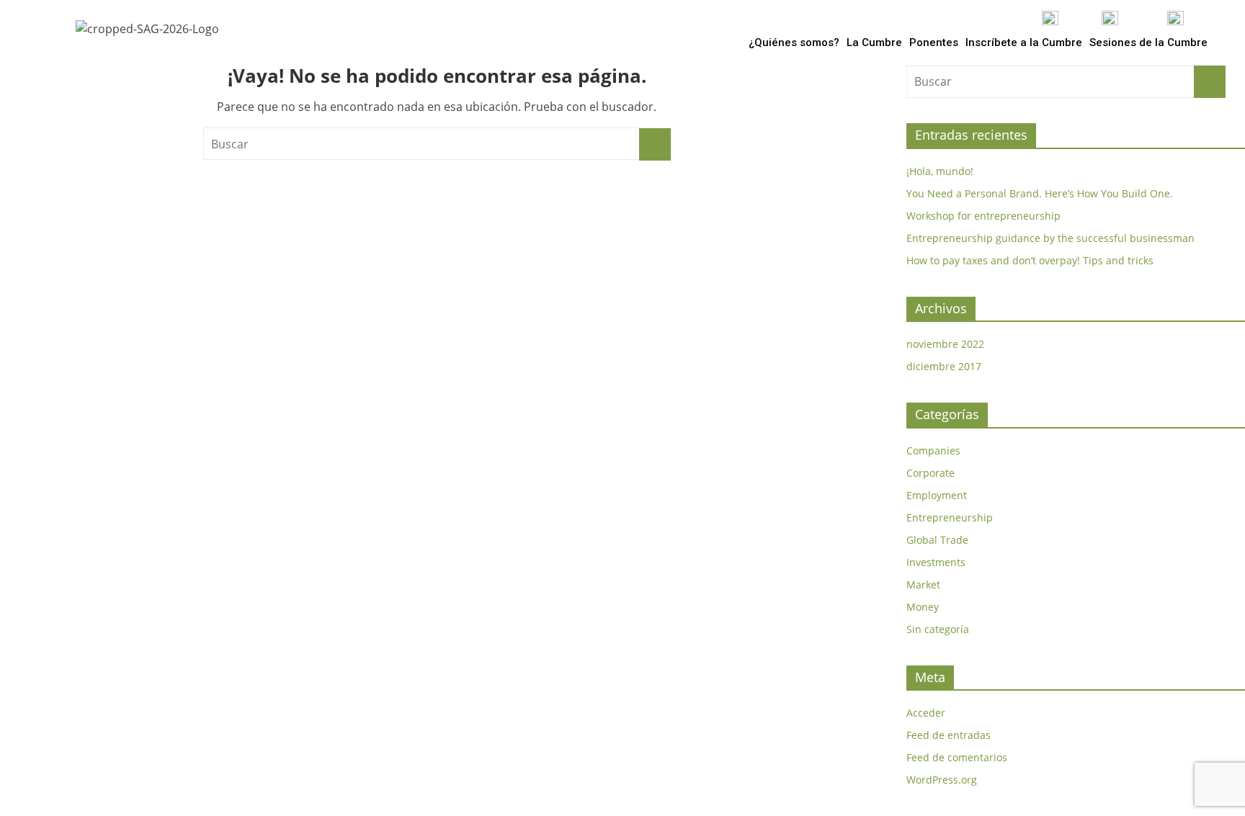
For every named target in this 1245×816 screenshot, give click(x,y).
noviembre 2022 (945, 344)
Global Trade (937, 540)
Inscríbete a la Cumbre (1023, 42)
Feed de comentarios (956, 757)
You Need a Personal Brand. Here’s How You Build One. (1039, 193)
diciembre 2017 (943, 366)
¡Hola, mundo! (939, 171)
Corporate (930, 473)
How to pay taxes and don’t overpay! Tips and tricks (1029, 260)
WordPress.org (941, 779)
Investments (935, 562)
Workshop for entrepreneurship (983, 216)
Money (922, 607)
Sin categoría (937, 629)
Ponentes (933, 42)
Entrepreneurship (949, 517)
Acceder (925, 712)
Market (923, 584)
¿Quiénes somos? (794, 42)
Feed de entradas (948, 735)
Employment (936, 495)
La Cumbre (874, 42)
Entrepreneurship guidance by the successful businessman (1050, 238)
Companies (933, 450)
